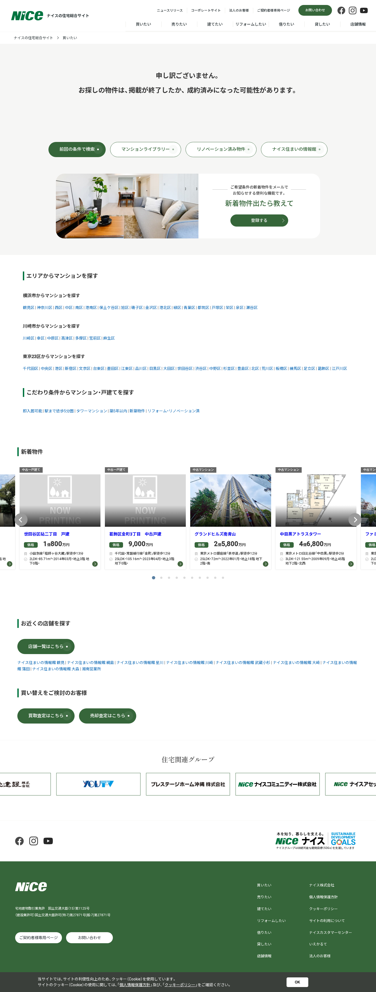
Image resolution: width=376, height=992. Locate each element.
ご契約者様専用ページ (273, 10)
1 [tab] (153, 577)
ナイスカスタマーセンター (330, 933)
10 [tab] (223, 578)
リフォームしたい (250, 24)
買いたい (143, 24)
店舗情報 (358, 24)
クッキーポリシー (323, 909)
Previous (21, 520)
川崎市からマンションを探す (51, 326)
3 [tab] (169, 578)
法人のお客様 (239, 10)
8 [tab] (207, 578)
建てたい (215, 24)
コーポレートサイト (206, 10)
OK (297, 982)
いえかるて (318, 944)
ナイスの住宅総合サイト (33, 38)
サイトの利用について (327, 921)
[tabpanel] (60, 519)
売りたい (179, 24)
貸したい (322, 24)
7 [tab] (200, 578)
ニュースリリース (170, 10)
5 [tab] (184, 578)
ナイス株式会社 (321, 885)
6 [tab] (192, 578)
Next (355, 520)
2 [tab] (161, 578)
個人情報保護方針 (323, 897)
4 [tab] (177, 578)
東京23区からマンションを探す (54, 356)
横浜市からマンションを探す (51, 295)
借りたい (286, 24)
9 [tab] (215, 578)
